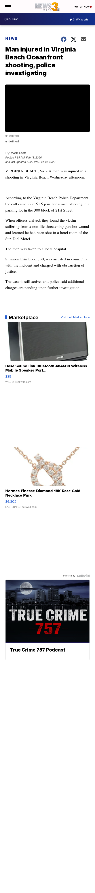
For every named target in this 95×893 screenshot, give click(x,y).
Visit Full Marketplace (75, 317)
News (11, 38)
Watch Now (82, 7)
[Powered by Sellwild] (83, 575)
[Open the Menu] (7, 6)
